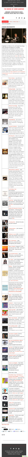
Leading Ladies (13, 326)
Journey (10, 347)
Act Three (11, 259)
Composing (14, 2)
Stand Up (11, 200)
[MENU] (3, 18)
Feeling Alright (12, 89)
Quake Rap (11, 415)
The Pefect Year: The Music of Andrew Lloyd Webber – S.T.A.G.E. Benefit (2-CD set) (16, 376)
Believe (10, 266)
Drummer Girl (12, 408)
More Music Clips (5, 424)
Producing (18, 2)
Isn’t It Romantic (12, 240)
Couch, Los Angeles (13, 362)
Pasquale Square (12, 355)
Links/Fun (12, 4)
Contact (7, 2)
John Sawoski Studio (18, 288)
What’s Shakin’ (12, 246)
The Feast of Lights (13, 333)
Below (10, 295)
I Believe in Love (12, 234)
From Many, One (12, 189)
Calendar (22, 2)
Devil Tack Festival (13, 317)
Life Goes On (11, 135)
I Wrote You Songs (13, 105)
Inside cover (15, 393)
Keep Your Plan (12, 309)
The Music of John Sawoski (14, 9)
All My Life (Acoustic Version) (15, 208)
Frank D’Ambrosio (18, 380)
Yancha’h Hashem (13, 126)
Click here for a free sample (15, 291)
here (16, 56)
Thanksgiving (12, 119)
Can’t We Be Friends (13, 253)
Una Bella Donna (18, 351)
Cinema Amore (12, 228)
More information (14, 280)
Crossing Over (12, 222)
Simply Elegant (12, 352)
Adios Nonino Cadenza (14, 169)
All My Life (11, 402)
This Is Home (12, 78)
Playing (10, 2)
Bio (4, 2)
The (9, 326)
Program (21, 393)
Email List (16, 4)
